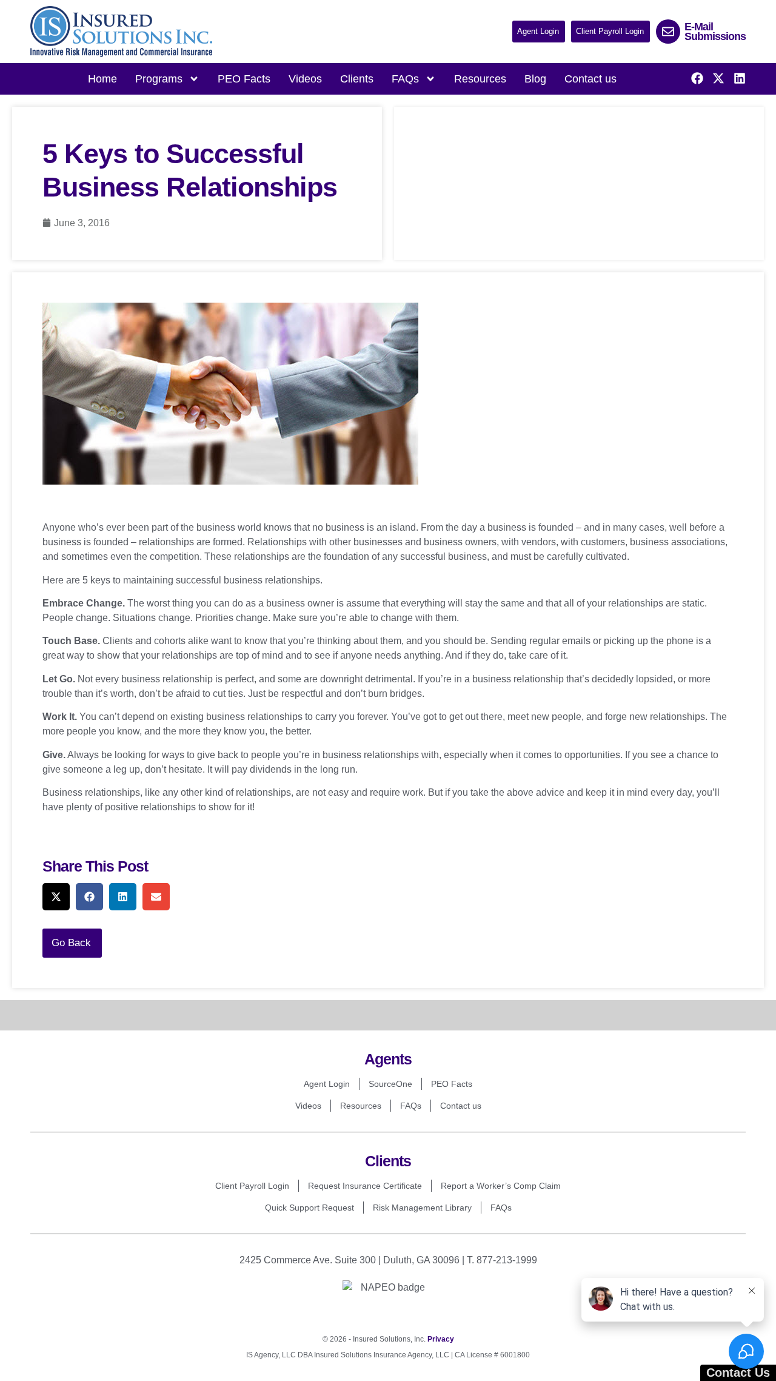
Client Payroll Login (252, 1186)
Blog (535, 78)
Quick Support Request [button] (309, 1207)
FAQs (410, 1106)
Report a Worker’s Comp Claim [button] (501, 1186)
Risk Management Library (422, 1207)
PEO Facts (244, 78)
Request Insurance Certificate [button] (365, 1186)
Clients (356, 78)
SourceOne (390, 1084)
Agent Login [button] (327, 1084)
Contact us (590, 78)
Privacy (440, 1339)
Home (102, 78)
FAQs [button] (405, 78)
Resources (480, 78)
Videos (305, 78)
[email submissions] (668, 31)
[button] (538, 31)
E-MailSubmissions (715, 31)
